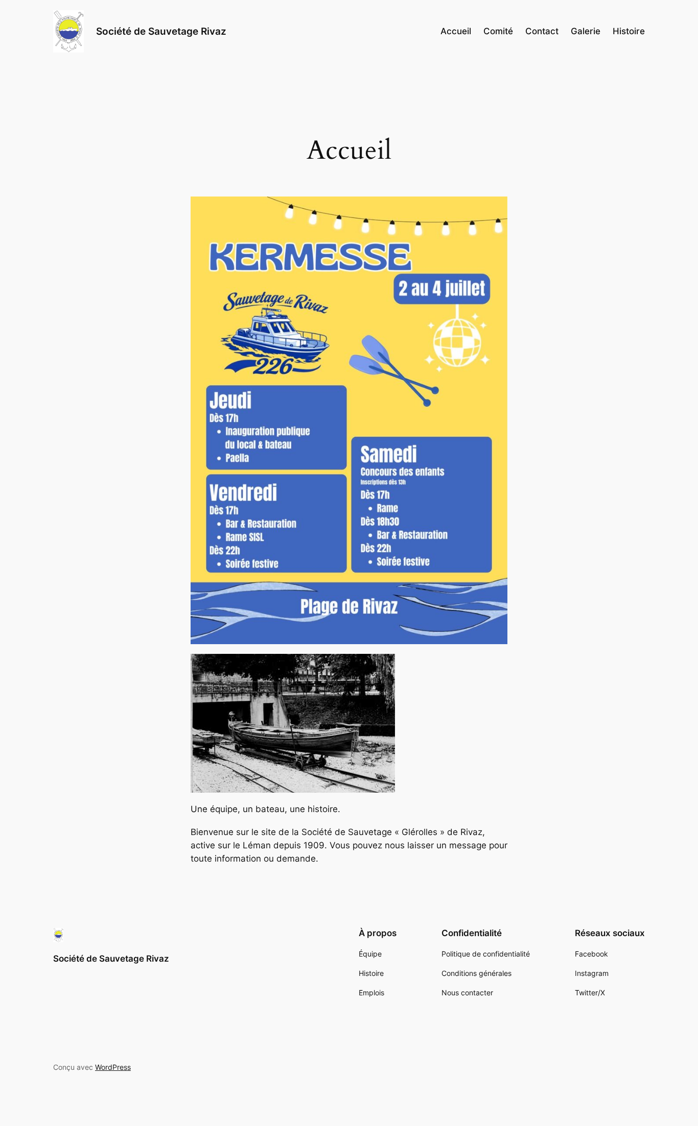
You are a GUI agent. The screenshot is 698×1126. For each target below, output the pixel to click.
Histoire (629, 31)
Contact (542, 31)
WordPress (113, 1067)
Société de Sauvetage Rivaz (161, 31)
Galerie (585, 31)
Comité (498, 31)
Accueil (455, 31)
